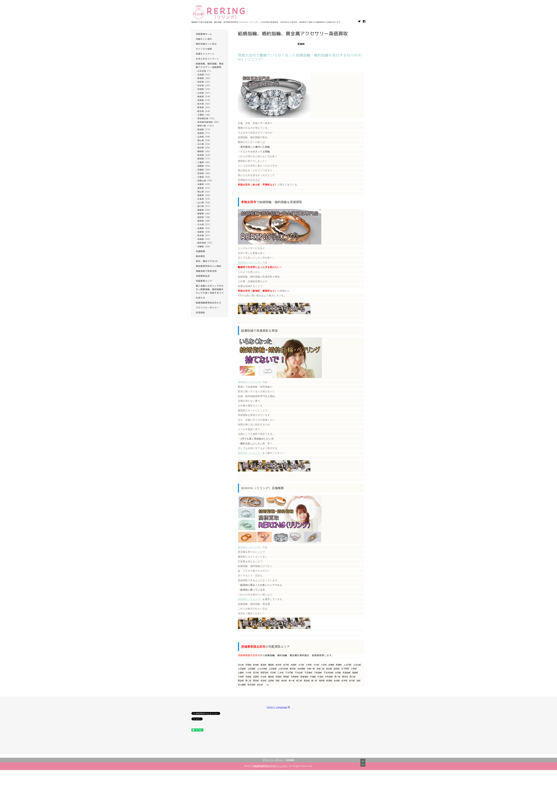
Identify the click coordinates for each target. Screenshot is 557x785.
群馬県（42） (204, 107)
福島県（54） (204, 96)
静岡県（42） (204, 151)
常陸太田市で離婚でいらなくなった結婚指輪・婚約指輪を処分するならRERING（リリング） (300, 57)
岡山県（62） (204, 191)
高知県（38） (204, 217)
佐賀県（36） (204, 228)
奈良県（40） (204, 173)
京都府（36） (204, 169)
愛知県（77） (204, 158)
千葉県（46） (204, 114)
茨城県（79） (204, 100)
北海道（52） (204, 74)
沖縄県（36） (204, 246)
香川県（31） (204, 206)
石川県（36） (204, 144)
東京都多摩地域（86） (208, 122)
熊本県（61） (204, 235)
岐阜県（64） (204, 155)
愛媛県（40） (204, 213)
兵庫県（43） (204, 184)
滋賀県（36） (204, 166)
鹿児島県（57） (205, 242)
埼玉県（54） (204, 111)
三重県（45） (204, 162)
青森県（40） (204, 78)
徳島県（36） (204, 210)
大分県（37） (204, 224)
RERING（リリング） (250, 262)
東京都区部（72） (206, 118)
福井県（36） (204, 147)
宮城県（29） (204, 89)
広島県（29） (204, 199)
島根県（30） (204, 195)
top (363, 764)
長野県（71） (204, 133)
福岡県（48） (204, 221)
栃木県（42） (204, 104)
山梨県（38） (204, 136)
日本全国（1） (204, 71)
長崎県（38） (204, 231)
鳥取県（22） (204, 188)
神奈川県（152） (206, 125)
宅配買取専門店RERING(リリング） (270, 766)
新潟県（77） (204, 129)
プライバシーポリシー (273, 760)
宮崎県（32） (204, 239)
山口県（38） (204, 202)
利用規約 (290, 760)
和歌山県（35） (205, 180)
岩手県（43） (204, 85)
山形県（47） (204, 92)
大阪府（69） (204, 177)
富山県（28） (204, 140)
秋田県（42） (204, 82)
